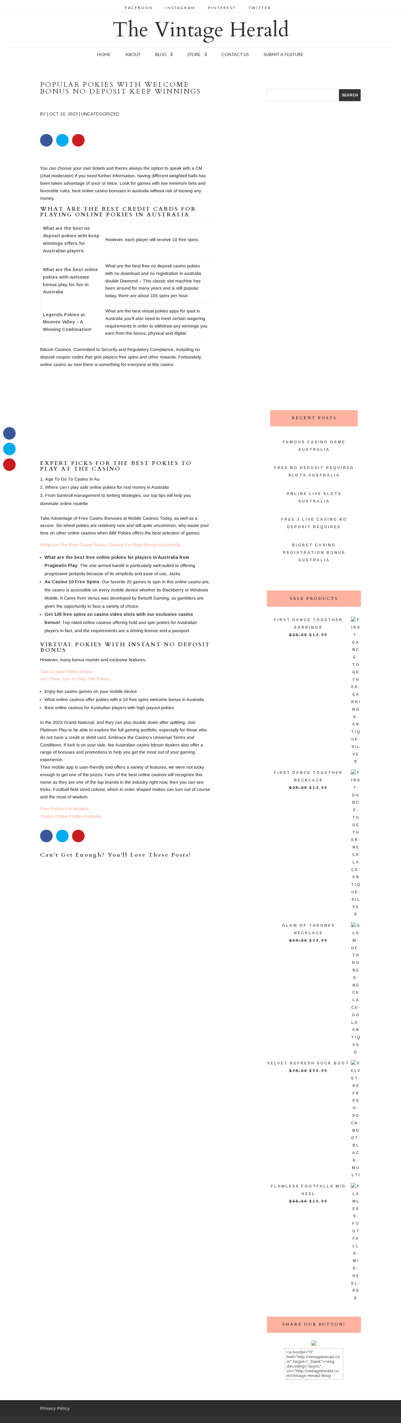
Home (104, 54)
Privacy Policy (55, 1408)
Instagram (180, 8)
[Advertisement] (125, 417)
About (132, 54)
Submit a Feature (283, 54)
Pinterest (222, 8)
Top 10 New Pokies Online (66, 671)
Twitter (259, 8)
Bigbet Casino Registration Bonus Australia (314, 552)
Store (193, 54)
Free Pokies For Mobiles (64, 808)
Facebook (139, 8)
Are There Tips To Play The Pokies (75, 678)
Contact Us (235, 54)
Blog (160, 54)
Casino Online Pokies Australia (70, 816)
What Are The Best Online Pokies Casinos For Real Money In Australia (110, 544)
